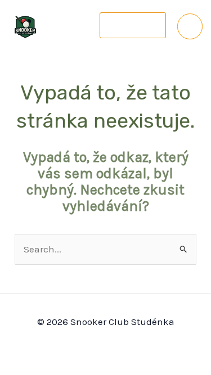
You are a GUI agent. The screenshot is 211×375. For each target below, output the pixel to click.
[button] (133, 25)
